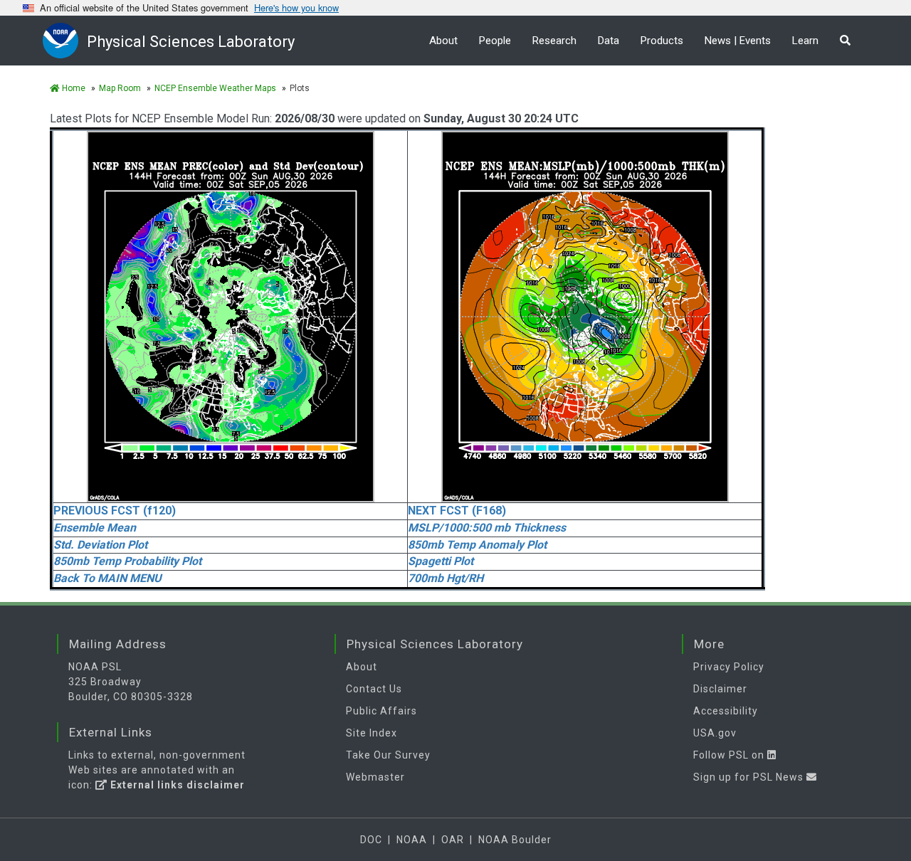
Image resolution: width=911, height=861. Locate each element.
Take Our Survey (388, 755)
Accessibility (725, 711)
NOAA (411, 839)
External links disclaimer (176, 785)
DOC (371, 839)
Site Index (371, 733)
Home (72, 88)
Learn (805, 40)
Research (554, 40)
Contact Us (374, 688)
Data (608, 40)
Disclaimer (720, 688)
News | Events (738, 40)
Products (662, 40)
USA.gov (715, 733)
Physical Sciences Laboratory (191, 42)
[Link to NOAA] (65, 40)
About (443, 40)
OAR (452, 839)
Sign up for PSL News (749, 777)
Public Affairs (381, 711)
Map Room (120, 88)
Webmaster (375, 777)
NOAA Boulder (515, 839)
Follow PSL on (730, 755)
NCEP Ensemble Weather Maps (215, 88)
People (495, 40)
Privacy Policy (728, 666)
